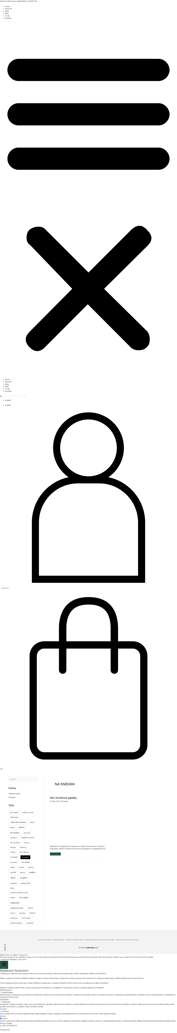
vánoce (12, 913)
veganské (14, 903)
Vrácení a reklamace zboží (74, 940)
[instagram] (5, 948)
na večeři (25, 862)
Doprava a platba (59, 940)
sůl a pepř (23, 897)
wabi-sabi (22, 913)
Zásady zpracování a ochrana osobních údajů (100, 940)
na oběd (14, 857)
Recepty (12, 797)
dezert (22, 827)
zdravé (32, 913)
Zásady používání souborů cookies (127, 940)
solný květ (25, 883)
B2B (6, 13)
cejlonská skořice (18, 822)
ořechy (31, 867)
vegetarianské (16, 908)
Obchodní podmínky (45, 940)
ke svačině (15, 842)
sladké (32, 872)
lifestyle (13, 847)
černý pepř (26, 918)
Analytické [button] (4, 1000)
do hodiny (15, 833)
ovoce (21, 867)
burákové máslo (27, 812)
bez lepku (14, 812)
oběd (12, 867)
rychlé (13, 872)
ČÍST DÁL (55, 853)
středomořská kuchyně (19, 893)
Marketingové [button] (5, 990)
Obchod (8, 9)
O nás (7, 16)
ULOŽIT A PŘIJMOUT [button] (9, 1026)
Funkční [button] (3, 1009)
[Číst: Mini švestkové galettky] (78, 823)
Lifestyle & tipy (14, 794)
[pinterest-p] (5, 950)
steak (12, 888)
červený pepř (16, 923)
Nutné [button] (2, 1016)
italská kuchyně (27, 838)
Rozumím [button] (22, 959)
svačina (12, 898)
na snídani (25, 857)
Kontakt (8, 18)
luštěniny (23, 847)
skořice (22, 872)
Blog (7, 11)
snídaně (13, 883)
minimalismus (24, 852)
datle (32, 822)
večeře (30, 908)
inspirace (13, 838)
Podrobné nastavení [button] (9, 959)
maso (12, 852)
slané (12, 878)
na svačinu (14, 862)
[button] (88, 200)
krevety (26, 843)
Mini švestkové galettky (63, 797)
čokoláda (29, 923)
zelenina (14, 918)
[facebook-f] (5, 945)
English (8, 400)
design (12, 827)
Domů (7, 6)
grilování (27, 833)
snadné (23, 878)
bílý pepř (14, 817)
